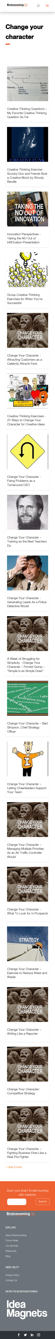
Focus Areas (12, 1240)
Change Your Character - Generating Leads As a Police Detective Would (26, 602)
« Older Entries (14, 1167)
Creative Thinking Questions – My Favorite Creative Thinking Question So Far (27, 113)
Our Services (12, 1246)
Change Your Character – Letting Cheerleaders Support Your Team (26, 788)
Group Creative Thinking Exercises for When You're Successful (24, 299)
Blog (8, 1256)
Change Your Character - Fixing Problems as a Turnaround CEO (24, 481)
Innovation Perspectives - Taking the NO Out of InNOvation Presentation (24, 238)
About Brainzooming (16, 1235)
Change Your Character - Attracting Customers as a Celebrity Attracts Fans (24, 359)
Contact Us (11, 1280)
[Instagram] (38, 1335)
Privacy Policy (12, 1275)
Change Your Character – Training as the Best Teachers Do (27, 541)
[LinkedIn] (32, 1335)
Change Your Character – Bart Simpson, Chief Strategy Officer (27, 727)
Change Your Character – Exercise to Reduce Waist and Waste (27, 973)
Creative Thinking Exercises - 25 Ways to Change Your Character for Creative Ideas (26, 420)
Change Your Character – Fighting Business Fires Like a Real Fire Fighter (26, 1153)
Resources (11, 1251)
